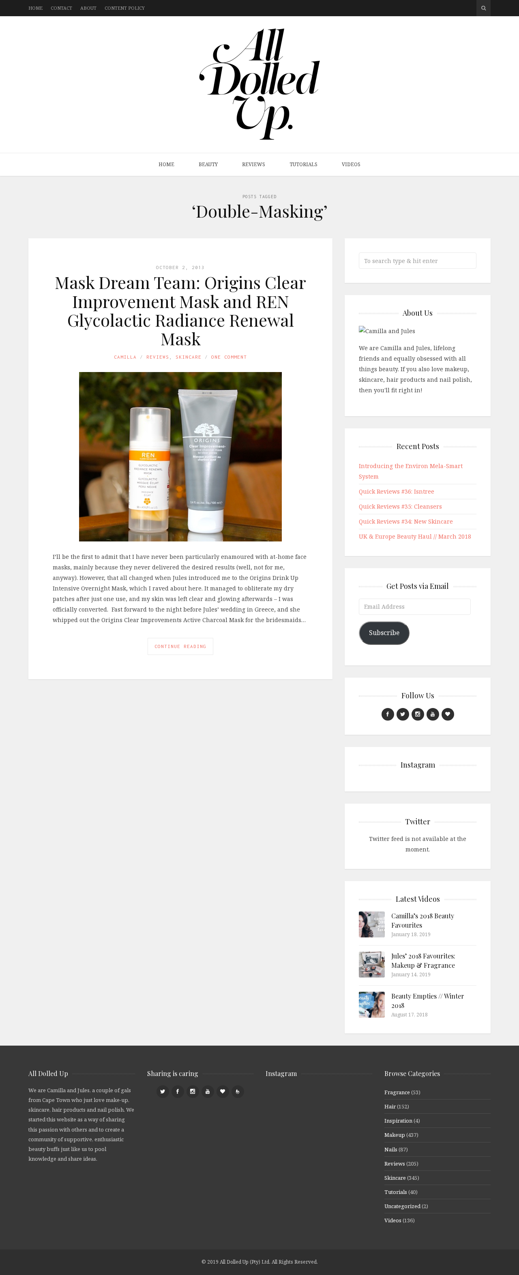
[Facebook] (388, 714)
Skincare (189, 356)
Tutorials (303, 164)
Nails (390, 1149)
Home (35, 8)
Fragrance (397, 1092)
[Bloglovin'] (448, 714)
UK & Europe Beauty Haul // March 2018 (415, 536)
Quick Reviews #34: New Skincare (406, 521)
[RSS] (238, 1091)
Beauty (208, 164)
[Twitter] (403, 714)
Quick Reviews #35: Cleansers (400, 506)
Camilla (125, 356)
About (88, 8)
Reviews (253, 164)
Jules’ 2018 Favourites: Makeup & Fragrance (423, 960)
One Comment (229, 356)
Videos (351, 164)
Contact (61, 8)
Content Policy (125, 8)
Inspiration (398, 1120)
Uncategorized (402, 1206)
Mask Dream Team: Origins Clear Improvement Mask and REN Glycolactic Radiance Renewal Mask (180, 310)
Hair (390, 1106)
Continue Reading (180, 646)
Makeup (394, 1134)
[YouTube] (433, 714)
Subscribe (384, 632)
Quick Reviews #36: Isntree (396, 491)
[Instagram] (418, 714)
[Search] (483, 8)
